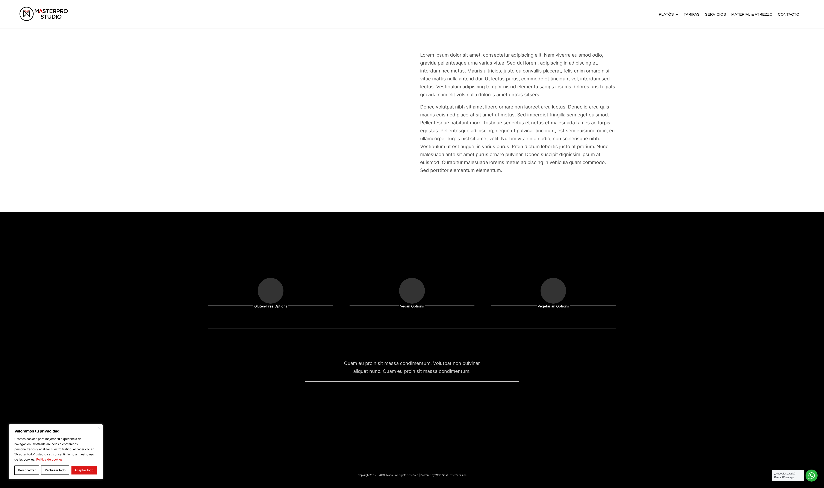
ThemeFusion (458, 475)
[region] (56, 451)
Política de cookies (49, 459)
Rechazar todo (55, 470)
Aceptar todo (84, 470)
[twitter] (412, 394)
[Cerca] (98, 427)
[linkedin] (427, 394)
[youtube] (419, 394)
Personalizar (27, 470)
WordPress (442, 475)
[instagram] (396, 394)
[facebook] (404, 394)
